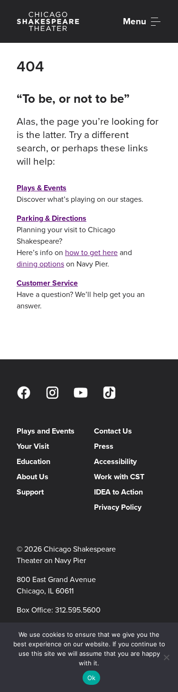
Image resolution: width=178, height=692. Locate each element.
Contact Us (113, 430)
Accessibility (115, 461)
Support (30, 491)
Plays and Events (46, 430)
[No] (166, 657)
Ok (91, 678)
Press (103, 446)
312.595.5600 (78, 609)
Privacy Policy (117, 507)
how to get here (91, 252)
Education (33, 461)
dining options (40, 263)
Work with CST (119, 476)
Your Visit (33, 446)
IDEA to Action (118, 491)
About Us (32, 476)
